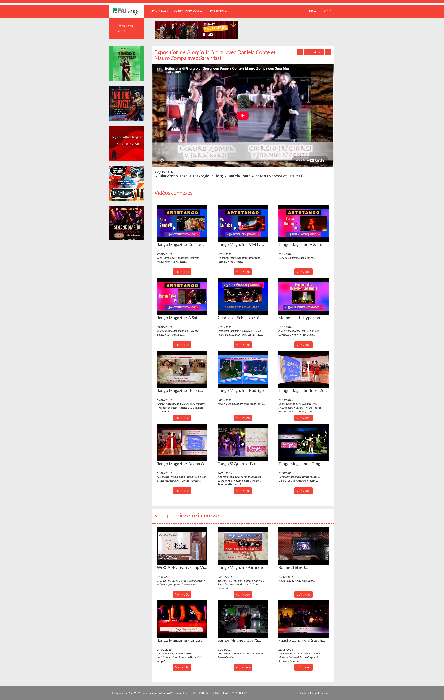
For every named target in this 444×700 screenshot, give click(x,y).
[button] (182, 223)
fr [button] (311, 11)
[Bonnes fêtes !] (303, 546)
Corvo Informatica (321, 692)
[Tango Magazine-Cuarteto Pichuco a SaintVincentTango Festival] (182, 223)
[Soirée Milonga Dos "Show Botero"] (243, 619)
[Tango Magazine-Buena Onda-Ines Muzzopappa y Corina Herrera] (182, 442)
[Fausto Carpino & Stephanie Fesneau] (303, 619)
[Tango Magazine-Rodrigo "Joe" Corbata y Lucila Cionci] (243, 369)
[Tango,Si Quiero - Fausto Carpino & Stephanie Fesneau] (243, 442)
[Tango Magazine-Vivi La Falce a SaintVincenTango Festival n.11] (243, 223)
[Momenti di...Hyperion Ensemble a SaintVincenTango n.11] (303, 296)
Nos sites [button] (216, 11)
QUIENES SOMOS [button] (187, 11)
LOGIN (327, 11)
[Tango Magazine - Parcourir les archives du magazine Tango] (182, 369)
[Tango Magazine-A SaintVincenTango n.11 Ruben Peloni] (182, 296)
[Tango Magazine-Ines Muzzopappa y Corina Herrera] (303, 369)
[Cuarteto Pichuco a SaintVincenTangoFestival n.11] (243, 296)
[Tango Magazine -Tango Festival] (182, 619)
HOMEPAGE (161, 11)
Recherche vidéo (124, 28)
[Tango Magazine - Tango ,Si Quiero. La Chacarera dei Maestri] (303, 442)
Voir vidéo (182, 272)
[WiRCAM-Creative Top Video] (182, 546)
